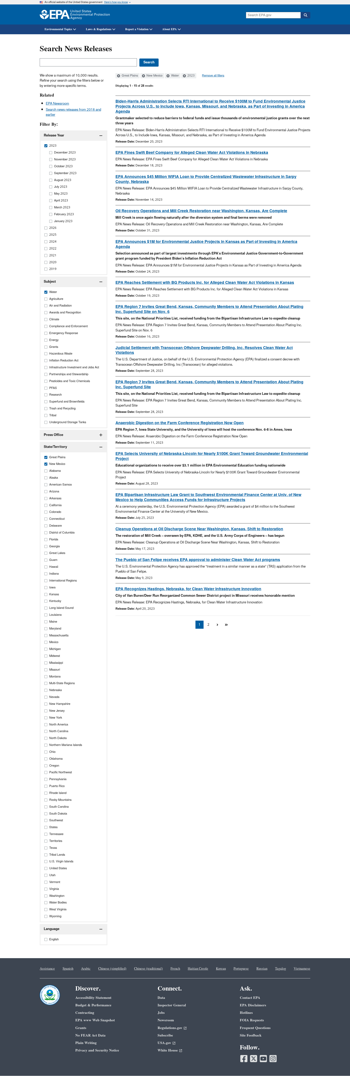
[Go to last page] (226, 625)
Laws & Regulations (98, 29)
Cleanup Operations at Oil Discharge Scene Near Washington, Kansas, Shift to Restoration (199, 529)
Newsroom (166, 1020)
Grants (80, 1028)
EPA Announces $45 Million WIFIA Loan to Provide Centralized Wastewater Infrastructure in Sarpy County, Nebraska (206, 179)
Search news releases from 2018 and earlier (73, 112)
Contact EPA (250, 998)
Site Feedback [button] (250, 1035)
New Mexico (154, 75)
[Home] (75, 14)
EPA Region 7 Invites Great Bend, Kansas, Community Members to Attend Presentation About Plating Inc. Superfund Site (209, 384)
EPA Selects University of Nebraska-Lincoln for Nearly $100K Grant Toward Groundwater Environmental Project (211, 456)
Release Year (54, 135)
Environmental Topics (58, 29)
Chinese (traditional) (148, 968)
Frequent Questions (255, 1028)
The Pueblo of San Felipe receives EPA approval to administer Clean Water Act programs (197, 560)
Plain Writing (86, 1043)
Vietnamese (302, 968)
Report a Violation (136, 29)
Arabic (86, 968)
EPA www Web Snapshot (95, 1020)
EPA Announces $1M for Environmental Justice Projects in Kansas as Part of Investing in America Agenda (206, 244)
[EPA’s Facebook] (244, 1059)
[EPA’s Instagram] (273, 1059)
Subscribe (165, 1035)
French (175, 968)
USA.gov (164, 1043)
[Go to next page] (217, 625)
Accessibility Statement (93, 998)
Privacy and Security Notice (97, 1050)
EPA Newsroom (57, 103)
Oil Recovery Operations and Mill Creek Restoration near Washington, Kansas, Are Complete (201, 211)
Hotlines (246, 1013)
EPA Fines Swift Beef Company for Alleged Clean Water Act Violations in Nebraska (191, 153)
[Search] (305, 15)
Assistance (47, 968)
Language (51, 929)
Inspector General (172, 1005)
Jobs (161, 1013)
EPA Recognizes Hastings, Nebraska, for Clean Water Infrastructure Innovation (188, 589)
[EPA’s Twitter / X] (254, 1059)
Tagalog (280, 968)
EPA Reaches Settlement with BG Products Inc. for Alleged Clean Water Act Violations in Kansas (204, 283)
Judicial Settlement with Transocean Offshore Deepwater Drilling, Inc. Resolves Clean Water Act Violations (204, 350)
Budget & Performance (93, 1005)
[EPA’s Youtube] (263, 1059)
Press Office (53, 435)
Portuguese (241, 968)
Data (161, 998)
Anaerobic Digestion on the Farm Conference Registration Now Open (179, 423)
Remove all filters (213, 75)
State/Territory (55, 447)
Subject (50, 281)
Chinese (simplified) (112, 968)
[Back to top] (339, 1065)
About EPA (169, 29)
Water (174, 75)
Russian (261, 968)
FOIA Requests (252, 1020)
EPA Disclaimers (253, 1005)
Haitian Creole (198, 968)
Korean (221, 968)
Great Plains (129, 75)
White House (168, 1050)
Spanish (68, 968)
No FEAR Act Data (90, 1035)
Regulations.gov (170, 1028)
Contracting (84, 1013)
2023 (191, 75)
